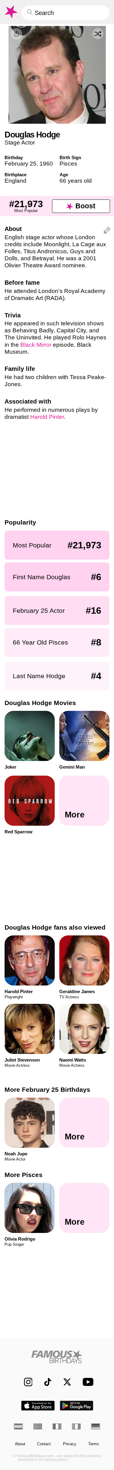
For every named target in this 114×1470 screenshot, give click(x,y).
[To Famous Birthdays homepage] (11, 12)
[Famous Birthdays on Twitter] (64, 1382)
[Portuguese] (37, 1426)
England (15, 180)
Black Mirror (35, 345)
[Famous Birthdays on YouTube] (86, 1382)
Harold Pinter (47, 417)
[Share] (16, 34)
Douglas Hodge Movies (40, 702)
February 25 (20, 163)
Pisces (68, 163)
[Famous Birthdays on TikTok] (45, 1382)
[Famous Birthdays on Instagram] (25, 1382)
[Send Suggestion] (107, 231)
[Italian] (76, 1426)
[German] (95, 1426)
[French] (57, 1426)
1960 (46, 163)
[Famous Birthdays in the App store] (38, 1406)
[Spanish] (18, 1426)
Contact (44, 1444)
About (20, 1444)
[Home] (57, 1356)
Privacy (69, 1444)
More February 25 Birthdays (47, 1089)
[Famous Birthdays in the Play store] (76, 1406)
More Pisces (24, 1175)
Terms (93, 1444)
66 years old (76, 180)
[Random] (97, 33)
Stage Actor (20, 142)
